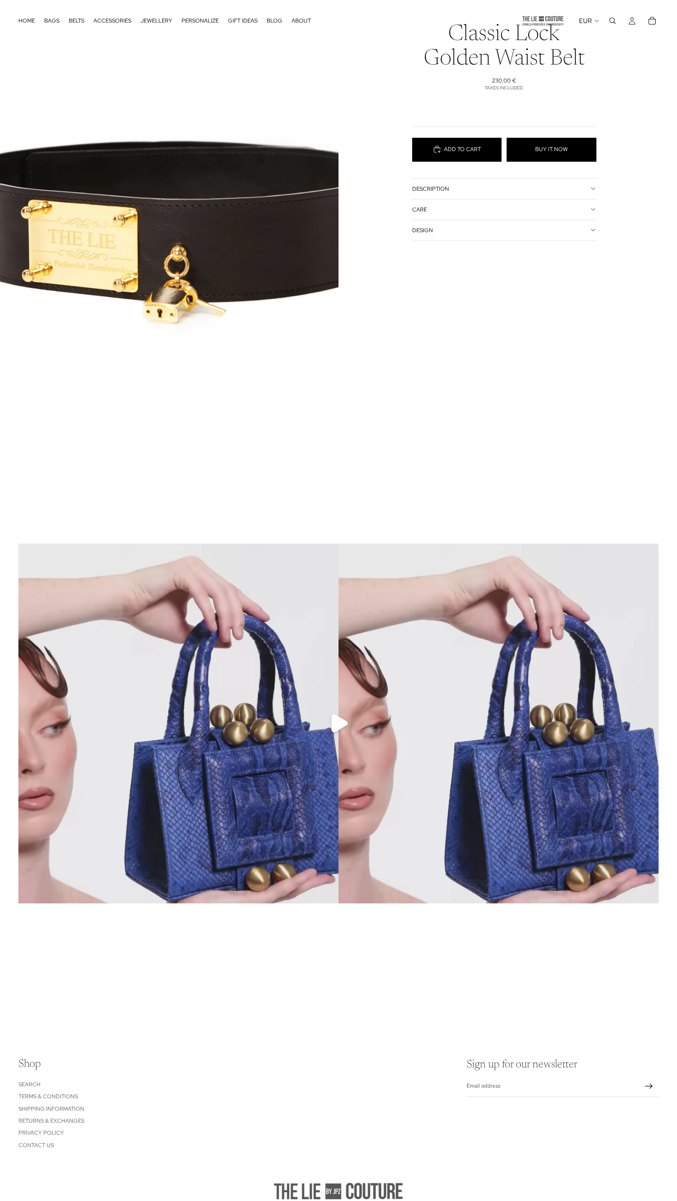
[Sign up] (649, 1086)
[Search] (612, 21)
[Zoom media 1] (169, 211)
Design (422, 230)
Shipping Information (51, 1109)
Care (419, 209)
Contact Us (36, 1145)
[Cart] (652, 21)
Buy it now (551, 149)
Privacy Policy (41, 1133)
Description (430, 188)
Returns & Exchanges (51, 1121)
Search (29, 1084)
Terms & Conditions (48, 1096)
